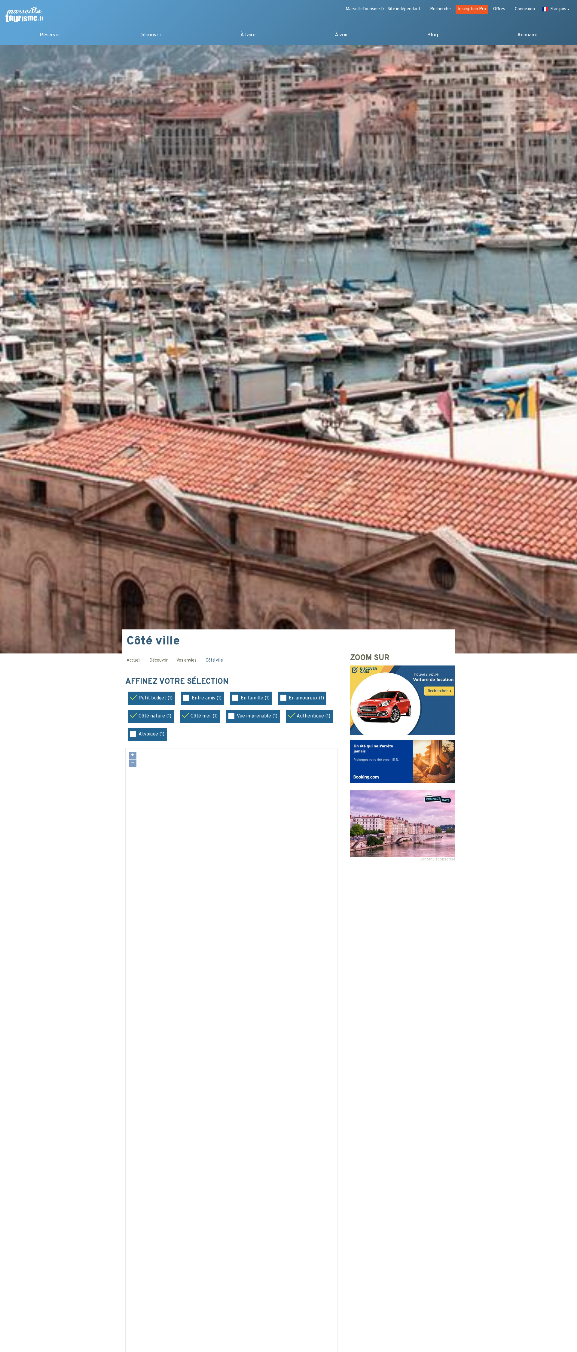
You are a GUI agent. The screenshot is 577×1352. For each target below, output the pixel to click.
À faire (247, 35)
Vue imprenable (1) (257, 716)
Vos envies (186, 660)
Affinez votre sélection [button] (178, 682)
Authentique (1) (313, 716)
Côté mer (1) (204, 716)
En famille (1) (255, 698)
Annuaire (527, 35)
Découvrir (150, 35)
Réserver (50, 35)
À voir (341, 35)
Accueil (133, 660)
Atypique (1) (151, 734)
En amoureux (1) (306, 698)
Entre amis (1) (206, 698)
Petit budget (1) (155, 698)
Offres (499, 9)
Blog (432, 35)
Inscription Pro (472, 9)
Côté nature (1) (155, 716)
